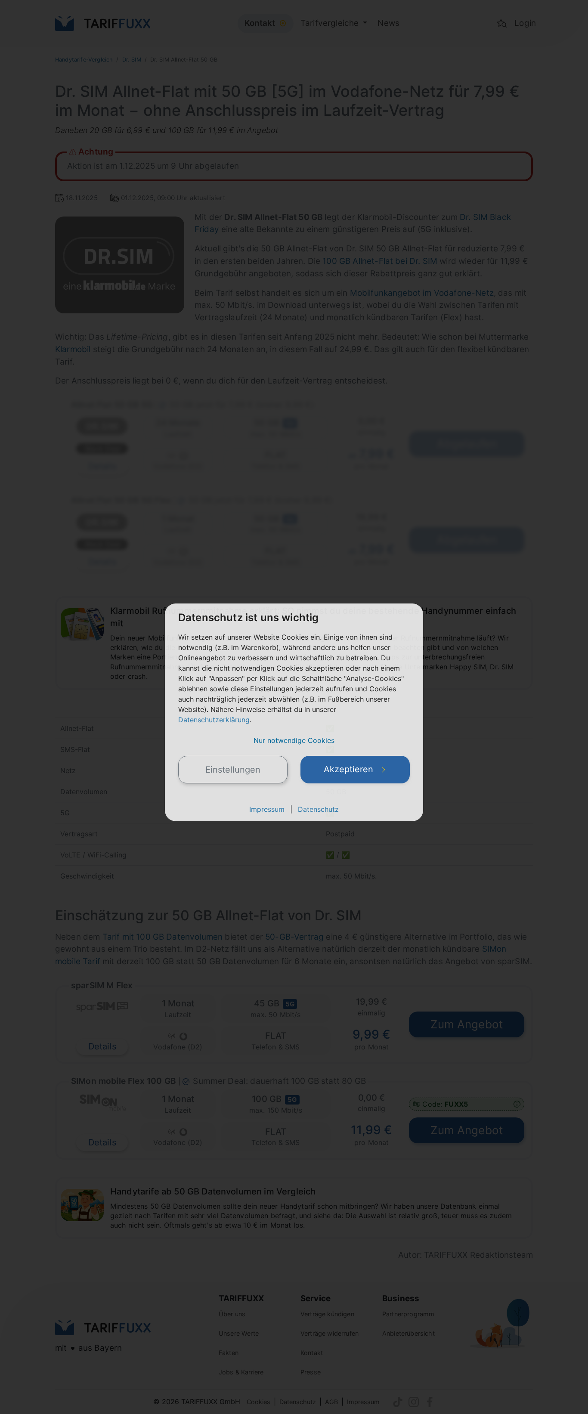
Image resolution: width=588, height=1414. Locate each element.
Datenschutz (318, 809)
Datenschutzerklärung (214, 719)
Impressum (267, 809)
